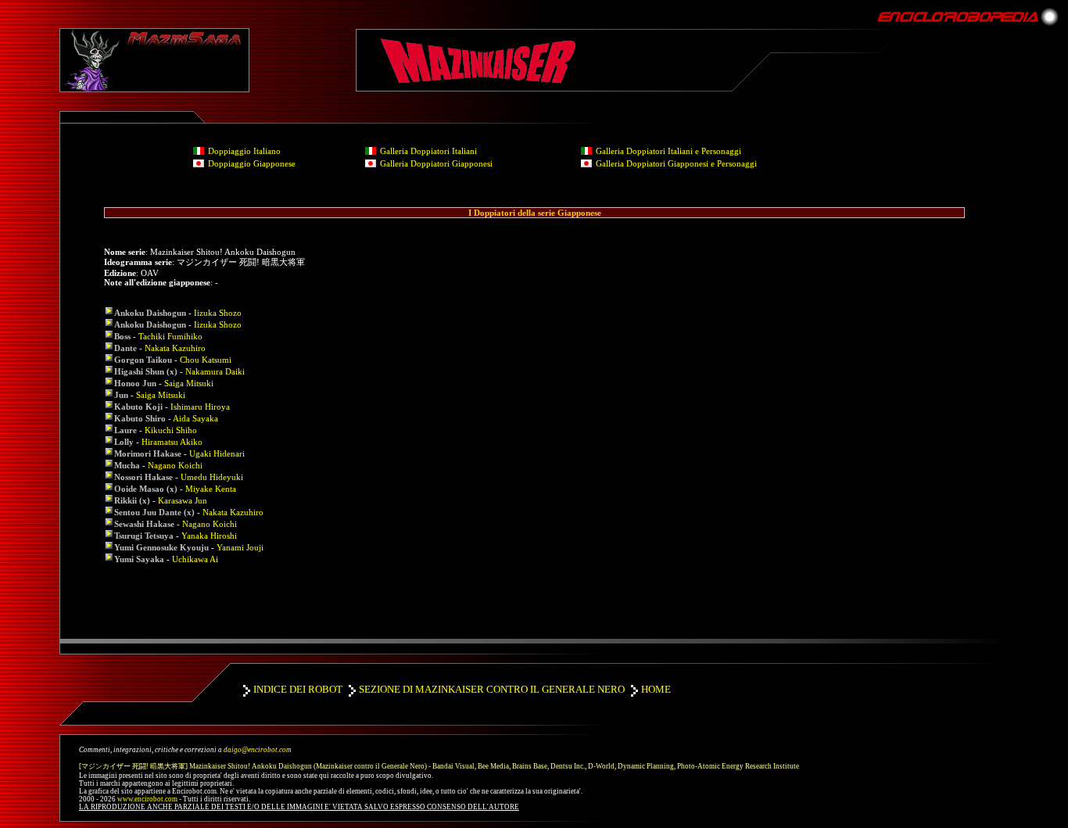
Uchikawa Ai (195, 559)
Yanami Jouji (240, 547)
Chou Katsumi (205, 359)
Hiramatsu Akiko (172, 441)
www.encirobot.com (147, 799)
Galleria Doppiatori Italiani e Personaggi (668, 151)
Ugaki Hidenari (217, 453)
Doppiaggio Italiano (244, 151)
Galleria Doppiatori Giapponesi (436, 163)
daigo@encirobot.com (258, 750)
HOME (656, 689)
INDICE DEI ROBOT (297, 689)
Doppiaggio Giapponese (252, 163)
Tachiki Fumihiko (170, 336)
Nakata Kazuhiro (175, 348)
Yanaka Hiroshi (209, 535)
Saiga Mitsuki (188, 383)
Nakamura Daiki (215, 371)
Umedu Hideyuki (212, 477)
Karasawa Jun (182, 500)
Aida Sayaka (195, 418)
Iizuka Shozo (218, 312)
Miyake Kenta (210, 488)
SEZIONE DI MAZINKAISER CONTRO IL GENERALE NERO (492, 689)
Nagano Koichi (175, 465)
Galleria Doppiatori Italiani (428, 151)
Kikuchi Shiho (171, 430)
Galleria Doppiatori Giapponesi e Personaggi (676, 163)
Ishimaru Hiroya (200, 406)
